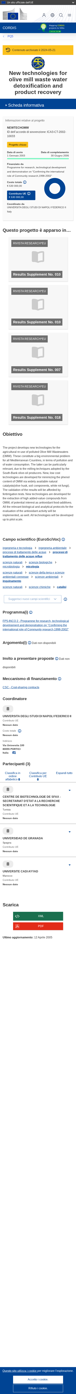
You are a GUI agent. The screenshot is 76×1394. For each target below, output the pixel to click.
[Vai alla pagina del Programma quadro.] (38, 63)
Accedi (44, 15)
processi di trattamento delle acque (24, 552)
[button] (52, 15)
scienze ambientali (47, 576)
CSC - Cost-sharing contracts (21, 687)
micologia (32, 566)
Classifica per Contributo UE (38, 775)
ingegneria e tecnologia (17, 547)
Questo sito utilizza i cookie (19, 1370)
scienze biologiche (40, 562)
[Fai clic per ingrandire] (69, 790)
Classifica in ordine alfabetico (12, 776)
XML (41, 916)
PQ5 (10, 36)
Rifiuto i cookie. (38, 1388)
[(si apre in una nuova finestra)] (15, 14)
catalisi (61, 587)
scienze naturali (12, 562)
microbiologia (11, 566)
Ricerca (61, 15)
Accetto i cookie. (38, 1379)
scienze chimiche (40, 587)
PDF (41, 926)
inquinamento (12, 581)
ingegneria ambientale (53, 547)
